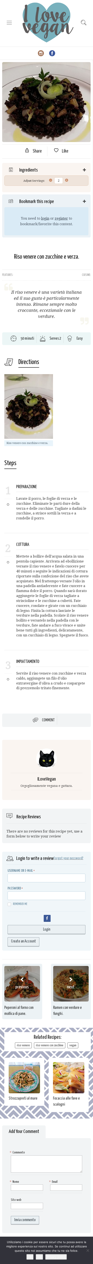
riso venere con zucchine (49, 1045)
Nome (15, 1181)
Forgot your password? (68, 858)
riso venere (23, 1045)
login (45, 218)
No (39, 1257)
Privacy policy (56, 1257)
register (61, 218)
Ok (30, 1257)
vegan (72, 1045)
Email (54, 1181)
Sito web (16, 1200)
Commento (18, 1152)
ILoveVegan (46, 779)
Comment (48, 720)
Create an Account (23, 941)
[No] (87, 1250)
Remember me (20, 904)
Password (14, 888)
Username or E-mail (20, 871)
